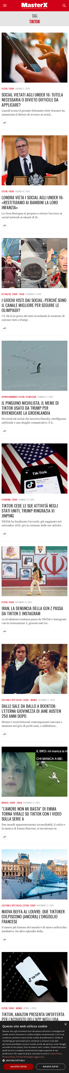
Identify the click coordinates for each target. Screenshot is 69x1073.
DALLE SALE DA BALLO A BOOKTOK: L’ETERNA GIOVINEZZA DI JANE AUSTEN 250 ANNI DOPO (31, 711)
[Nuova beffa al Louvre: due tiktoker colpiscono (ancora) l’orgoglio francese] (34, 874)
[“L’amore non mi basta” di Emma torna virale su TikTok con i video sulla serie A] (34, 772)
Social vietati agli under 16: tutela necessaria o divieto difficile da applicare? (32, 99)
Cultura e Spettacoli (12, 700)
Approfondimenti (10, 396)
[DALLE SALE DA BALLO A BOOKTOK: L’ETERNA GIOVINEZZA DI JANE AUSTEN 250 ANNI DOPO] (34, 669)
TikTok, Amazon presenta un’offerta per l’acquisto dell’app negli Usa (33, 1016)
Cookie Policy (55, 1053)
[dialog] (34, 1047)
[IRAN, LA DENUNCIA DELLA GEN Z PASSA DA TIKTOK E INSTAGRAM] (34, 571)
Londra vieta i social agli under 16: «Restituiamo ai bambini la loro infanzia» (32, 202)
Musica (5, 802)
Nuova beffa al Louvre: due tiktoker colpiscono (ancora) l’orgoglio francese (33, 916)
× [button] (65, 1024)
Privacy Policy (8, 1056)
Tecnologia (30, 396)
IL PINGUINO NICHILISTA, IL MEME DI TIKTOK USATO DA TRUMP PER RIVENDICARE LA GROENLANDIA (30, 408)
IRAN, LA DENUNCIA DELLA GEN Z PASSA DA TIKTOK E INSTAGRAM (32, 610)
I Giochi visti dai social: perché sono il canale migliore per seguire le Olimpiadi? (34, 305)
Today (11, 88)
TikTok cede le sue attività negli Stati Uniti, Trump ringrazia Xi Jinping (30, 510)
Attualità (6, 294)
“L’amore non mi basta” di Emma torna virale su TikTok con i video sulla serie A (31, 814)
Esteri (4, 88)
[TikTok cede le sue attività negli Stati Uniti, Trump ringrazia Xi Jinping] (34, 468)
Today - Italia (18, 294)
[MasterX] (34, 5)
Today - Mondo (30, 700)
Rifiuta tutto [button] (50, 1066)
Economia (6, 499)
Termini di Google (24, 1056)
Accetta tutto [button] (18, 1066)
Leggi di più (38, 1056)
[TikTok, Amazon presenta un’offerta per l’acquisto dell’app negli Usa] (34, 977)
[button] (34, 1060)
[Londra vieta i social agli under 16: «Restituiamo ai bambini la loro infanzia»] (34, 160)
